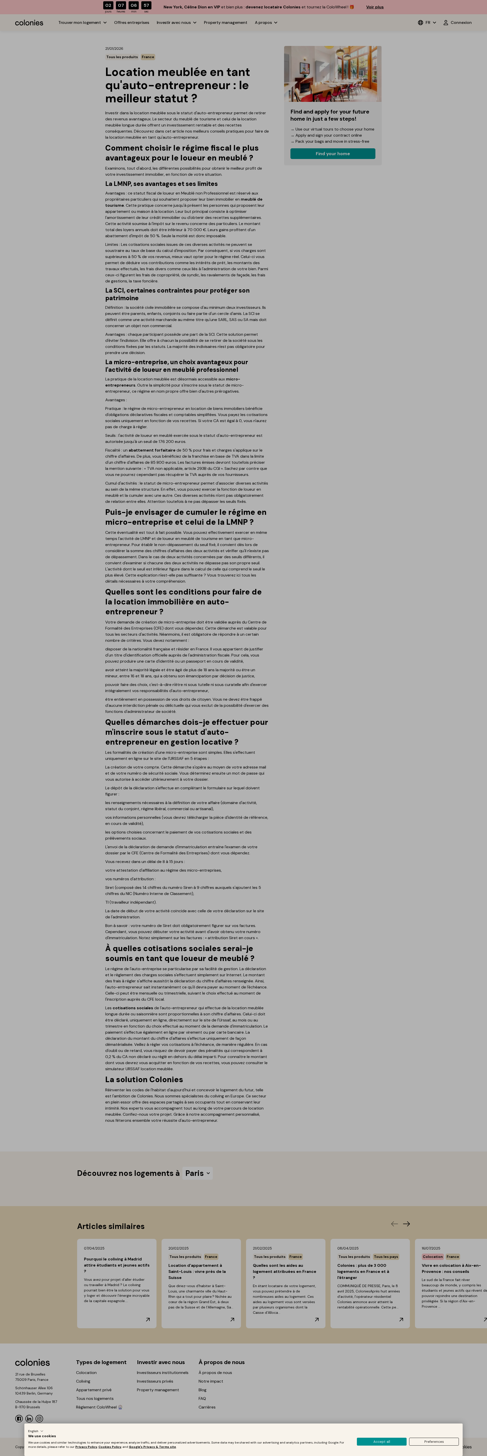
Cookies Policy (109, 1447)
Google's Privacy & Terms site (152, 1447)
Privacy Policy (86, 1447)
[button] (35, 1431)
